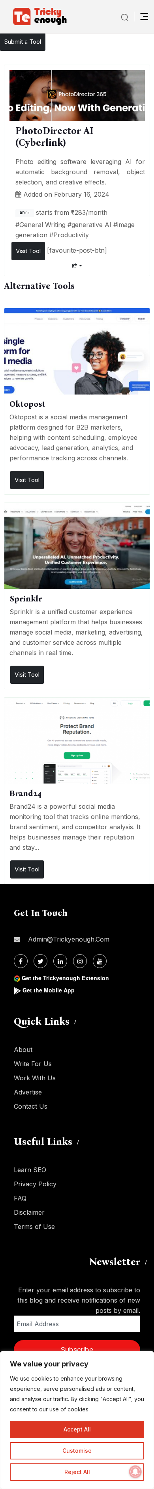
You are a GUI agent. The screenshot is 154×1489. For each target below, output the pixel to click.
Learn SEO (30, 1170)
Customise (77, 1450)
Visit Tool (28, 251)
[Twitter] (40, 961)
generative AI (91, 225)
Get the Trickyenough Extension (65, 978)
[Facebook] (21, 961)
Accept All (77, 1429)
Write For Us (33, 1064)
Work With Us (35, 1078)
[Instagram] (80, 961)
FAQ (20, 1198)
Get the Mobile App (49, 990)
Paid (26, 213)
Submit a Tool (22, 41)
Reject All (77, 1472)
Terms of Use (34, 1226)
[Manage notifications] (135, 1471)
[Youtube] (100, 961)
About (23, 1049)
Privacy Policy (35, 1184)
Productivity (71, 235)
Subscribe (77, 1350)
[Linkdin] (60, 961)
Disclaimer (29, 1212)
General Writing (42, 225)
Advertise (28, 1092)
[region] (77, 1420)
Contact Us (30, 1106)
